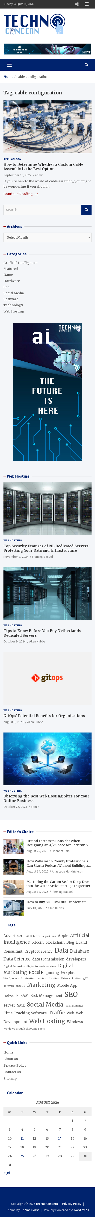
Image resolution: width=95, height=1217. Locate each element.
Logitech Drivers (59, 978)
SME (21, 1005)
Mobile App (67, 985)
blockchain (55, 942)
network (10, 995)
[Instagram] (48, 1195)
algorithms (49, 936)
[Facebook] (41, 1195)
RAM (24, 995)
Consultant (13, 951)
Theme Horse (30, 1210)
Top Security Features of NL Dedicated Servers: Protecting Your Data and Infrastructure (46, 548)
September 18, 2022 (17, 175)
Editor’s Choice (20, 831)
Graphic (68, 972)
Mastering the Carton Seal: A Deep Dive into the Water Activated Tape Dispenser (58, 884)
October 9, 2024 (14, 641)
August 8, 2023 (13, 722)
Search (86, 210)
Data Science (16, 959)
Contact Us (12, 1072)
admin (39, 175)
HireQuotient (11, 978)
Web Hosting (13, 311)
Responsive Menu (77, 4)
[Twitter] (54, 1195)
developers (76, 959)
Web (70, 1013)
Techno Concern (47, 1204)
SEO (71, 994)
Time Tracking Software (25, 1013)
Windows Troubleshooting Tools (24, 1028)
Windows (75, 1022)
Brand (81, 942)
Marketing (41, 985)
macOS (20, 985)
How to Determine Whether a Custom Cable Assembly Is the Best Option (43, 166)
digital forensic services (41, 966)
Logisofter (28, 978)
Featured (10, 269)
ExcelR (36, 972)
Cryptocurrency (38, 951)
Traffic (57, 1013)
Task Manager (74, 1005)
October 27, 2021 (15, 807)
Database (79, 951)
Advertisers (13, 936)
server (9, 1005)
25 (22, 1156)
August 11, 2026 (37, 892)
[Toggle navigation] (9, 65)
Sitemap (10, 1079)
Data (61, 950)
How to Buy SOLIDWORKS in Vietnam (56, 902)
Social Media (13, 293)
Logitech (42, 978)
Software (10, 299)
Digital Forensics (14, 966)
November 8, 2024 (15, 557)
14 (60, 1138)
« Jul (6, 1173)
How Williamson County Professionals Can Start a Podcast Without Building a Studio (57, 865)
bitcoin (38, 942)
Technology (12, 159)
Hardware (11, 281)
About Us (10, 1059)
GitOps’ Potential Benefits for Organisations (44, 716)
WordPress (81, 1210)
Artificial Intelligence (20, 263)
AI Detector (33, 936)
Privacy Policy (14, 1065)
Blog (70, 942)
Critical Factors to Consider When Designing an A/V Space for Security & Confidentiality (57, 845)
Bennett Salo (61, 851)
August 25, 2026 (37, 851)
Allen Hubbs (37, 641)
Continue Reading (18, 194)
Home (8, 1052)
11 (22, 1138)
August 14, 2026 (37, 871)
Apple (63, 936)
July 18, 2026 (35, 908)
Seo (6, 287)
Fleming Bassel (42, 557)
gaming (52, 972)
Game (8, 275)
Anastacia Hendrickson (67, 871)
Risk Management (46, 995)
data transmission (48, 959)
